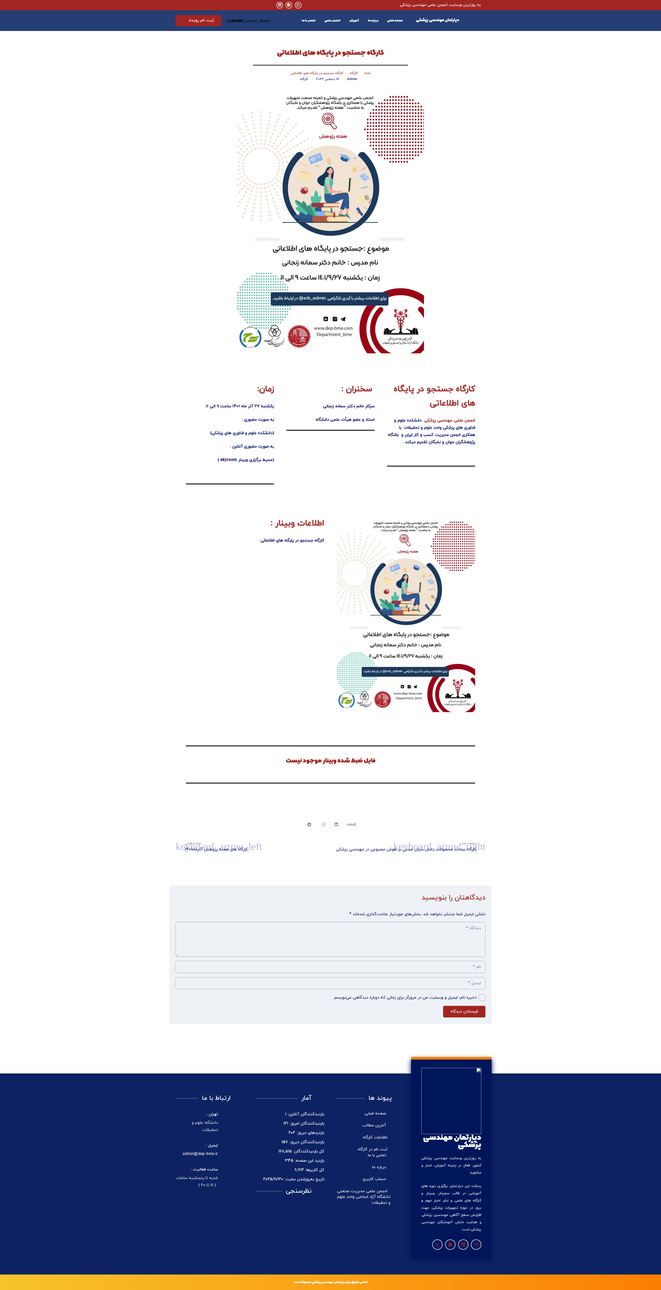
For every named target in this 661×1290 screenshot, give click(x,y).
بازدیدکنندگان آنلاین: (305, 1114)
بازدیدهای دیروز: (309, 1133)
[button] (238, 21)
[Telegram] (289, 5)
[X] (437, 1244)
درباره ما (379, 1167)
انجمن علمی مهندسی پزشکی (449, 420)
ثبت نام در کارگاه (372, 1149)
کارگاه (304, 79)
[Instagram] (298, 5)
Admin (352, 79)
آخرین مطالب (374, 1125)
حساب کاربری (375, 1179)
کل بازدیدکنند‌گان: (308, 1151)
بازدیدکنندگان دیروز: (306, 1142)
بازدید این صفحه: (308, 1161)
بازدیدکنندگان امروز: (306, 1123)
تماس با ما (377, 1155)
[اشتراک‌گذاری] (336, 824)
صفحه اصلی (376, 1113)
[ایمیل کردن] (349, 824)
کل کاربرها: (314, 1170)
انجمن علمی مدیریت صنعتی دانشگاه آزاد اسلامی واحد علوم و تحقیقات (363, 1197)
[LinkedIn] (279, 5)
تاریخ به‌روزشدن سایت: (303, 1179)
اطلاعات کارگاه (375, 1137)
